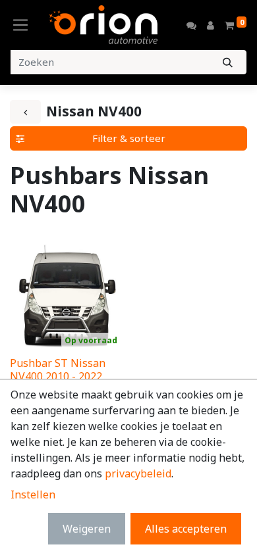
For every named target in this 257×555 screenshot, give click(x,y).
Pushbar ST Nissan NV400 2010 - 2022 (57, 369)
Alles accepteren (186, 528)
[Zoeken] (227, 62)
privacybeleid (138, 473)
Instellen (33, 494)
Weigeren (87, 528)
